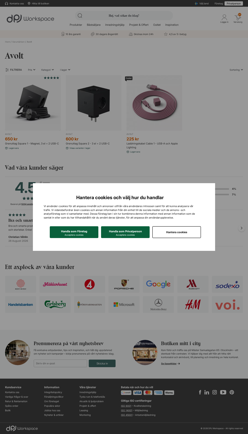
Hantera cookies (176, 232)
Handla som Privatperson (125, 233)
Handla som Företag (74, 233)
